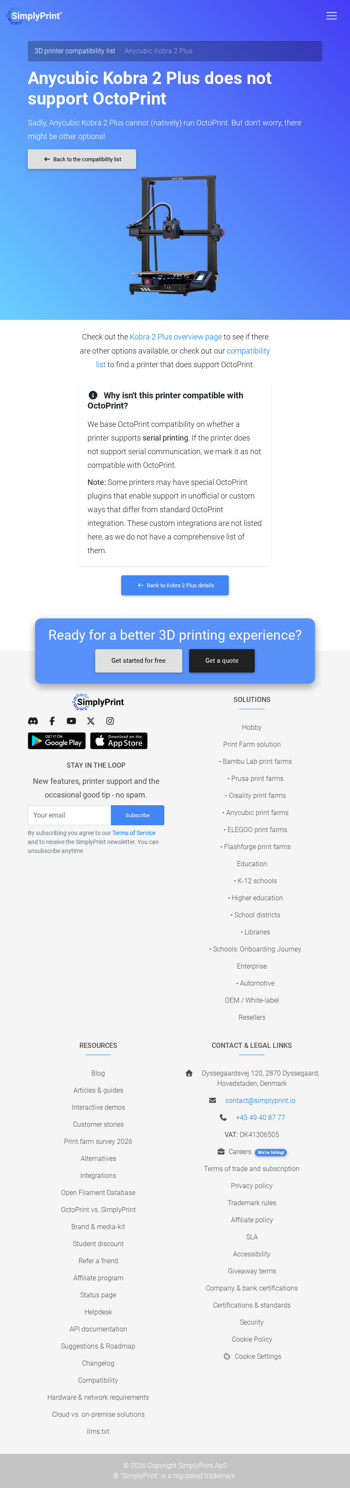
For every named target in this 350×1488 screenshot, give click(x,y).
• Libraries (255, 932)
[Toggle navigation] (331, 16)
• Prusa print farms (255, 778)
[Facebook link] (52, 721)
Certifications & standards (252, 1305)
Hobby (252, 727)
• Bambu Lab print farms (255, 761)
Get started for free (138, 660)
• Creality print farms (255, 796)
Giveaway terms (252, 1271)
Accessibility (252, 1254)
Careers (255, 1152)
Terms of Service (133, 833)
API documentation (98, 1329)
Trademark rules (252, 1203)
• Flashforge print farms (255, 847)
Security (252, 1322)
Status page (98, 1295)
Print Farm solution (252, 744)
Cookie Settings (257, 1356)
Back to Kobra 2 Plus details (180, 585)
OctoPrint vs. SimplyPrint (98, 1210)
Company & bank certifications (252, 1288)
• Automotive (255, 983)
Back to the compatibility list (86, 159)
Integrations (98, 1176)
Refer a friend (98, 1261)
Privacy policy (252, 1186)
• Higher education (255, 898)
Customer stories (98, 1124)
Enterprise (252, 966)
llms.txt (98, 1431)
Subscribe (137, 815)
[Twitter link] (90, 721)
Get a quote (222, 660)
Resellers (252, 1017)
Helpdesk (98, 1312)
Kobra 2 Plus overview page (176, 336)
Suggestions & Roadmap (98, 1346)
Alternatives (98, 1158)
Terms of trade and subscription (252, 1169)
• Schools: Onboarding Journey (255, 949)
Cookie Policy (252, 1339)
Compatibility (98, 1380)
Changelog (98, 1363)
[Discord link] (33, 721)
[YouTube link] (71, 721)
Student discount (98, 1244)
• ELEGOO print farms (255, 830)
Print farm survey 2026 (98, 1141)
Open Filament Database (98, 1193)
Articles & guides (98, 1090)
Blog (98, 1073)
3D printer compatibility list (75, 51)
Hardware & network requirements (98, 1397)
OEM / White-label (252, 1000)
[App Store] (119, 740)
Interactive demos (98, 1107)
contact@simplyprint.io (260, 1100)
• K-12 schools (255, 881)
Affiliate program (98, 1278)
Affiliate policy (252, 1220)
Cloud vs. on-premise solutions (98, 1414)
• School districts (255, 915)
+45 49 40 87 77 (260, 1118)
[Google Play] (57, 740)
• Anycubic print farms (255, 813)
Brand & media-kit (98, 1227)
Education (252, 864)
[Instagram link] (110, 721)
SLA (252, 1237)
